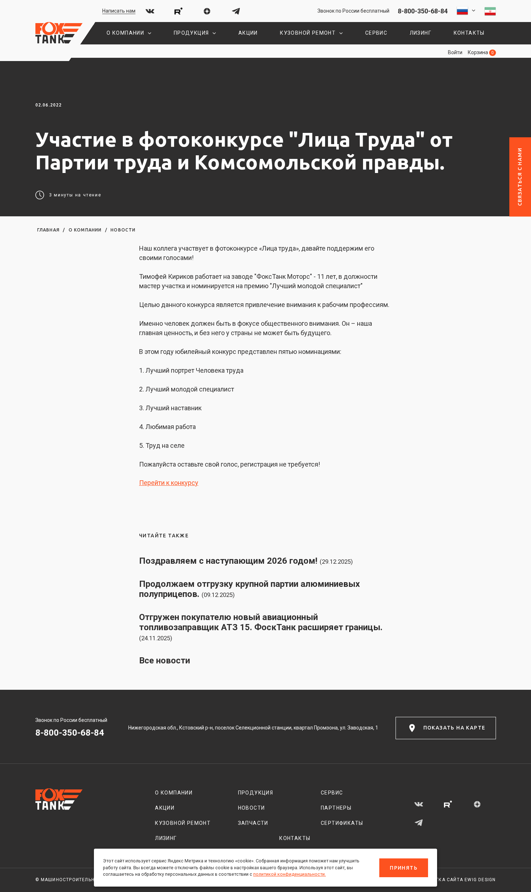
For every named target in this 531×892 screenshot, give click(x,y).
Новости (123, 230)
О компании (85, 230)
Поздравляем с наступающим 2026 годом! (246, 561)
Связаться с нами (520, 177)
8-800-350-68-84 (423, 11)
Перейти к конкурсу (168, 482)
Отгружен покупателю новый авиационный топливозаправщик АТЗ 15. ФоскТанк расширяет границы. (261, 627)
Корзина (481, 52)
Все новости (164, 660)
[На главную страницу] (59, 33)
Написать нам (118, 11)
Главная (48, 230)
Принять (404, 868)
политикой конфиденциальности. (289, 874)
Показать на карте (454, 728)
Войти (455, 52)
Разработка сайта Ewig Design (455, 879)
